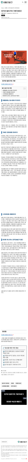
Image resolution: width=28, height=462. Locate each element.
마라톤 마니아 (19, 372)
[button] (22, 2)
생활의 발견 (3, 13)
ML (26, 458)
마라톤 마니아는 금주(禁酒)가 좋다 (11, 95)
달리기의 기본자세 (7, 372)
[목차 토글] (23, 88)
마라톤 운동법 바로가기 (7, 84)
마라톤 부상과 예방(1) (14, 402)
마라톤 (6, 8)
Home (2, 8)
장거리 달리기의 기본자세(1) (14, 394)
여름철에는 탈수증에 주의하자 (10, 90)
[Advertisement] (14, 35)
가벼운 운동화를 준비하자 (9, 92)
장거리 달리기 (10, 374)
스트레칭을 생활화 (5, 386)
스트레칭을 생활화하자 (8, 94)
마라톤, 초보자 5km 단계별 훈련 (13, 360)
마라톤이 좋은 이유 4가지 (11, 362)
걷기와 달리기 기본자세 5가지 (13, 364)
